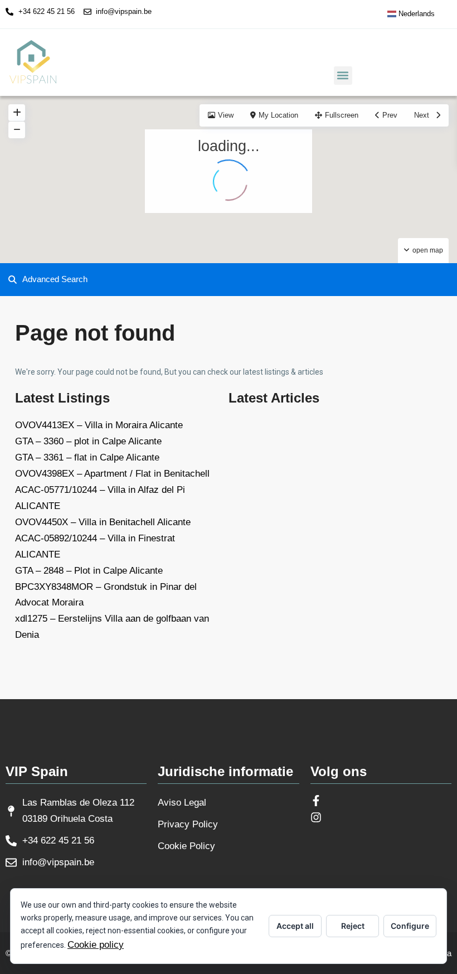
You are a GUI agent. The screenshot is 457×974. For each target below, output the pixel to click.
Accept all (295, 926)
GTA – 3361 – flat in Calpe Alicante (87, 457)
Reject (352, 926)
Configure (410, 926)
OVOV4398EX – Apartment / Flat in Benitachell (112, 473)
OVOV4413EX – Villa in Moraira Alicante (99, 425)
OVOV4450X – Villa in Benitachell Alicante (103, 522)
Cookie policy (95, 944)
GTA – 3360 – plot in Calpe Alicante (88, 441)
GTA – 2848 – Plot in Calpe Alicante (89, 570)
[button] (343, 75)
